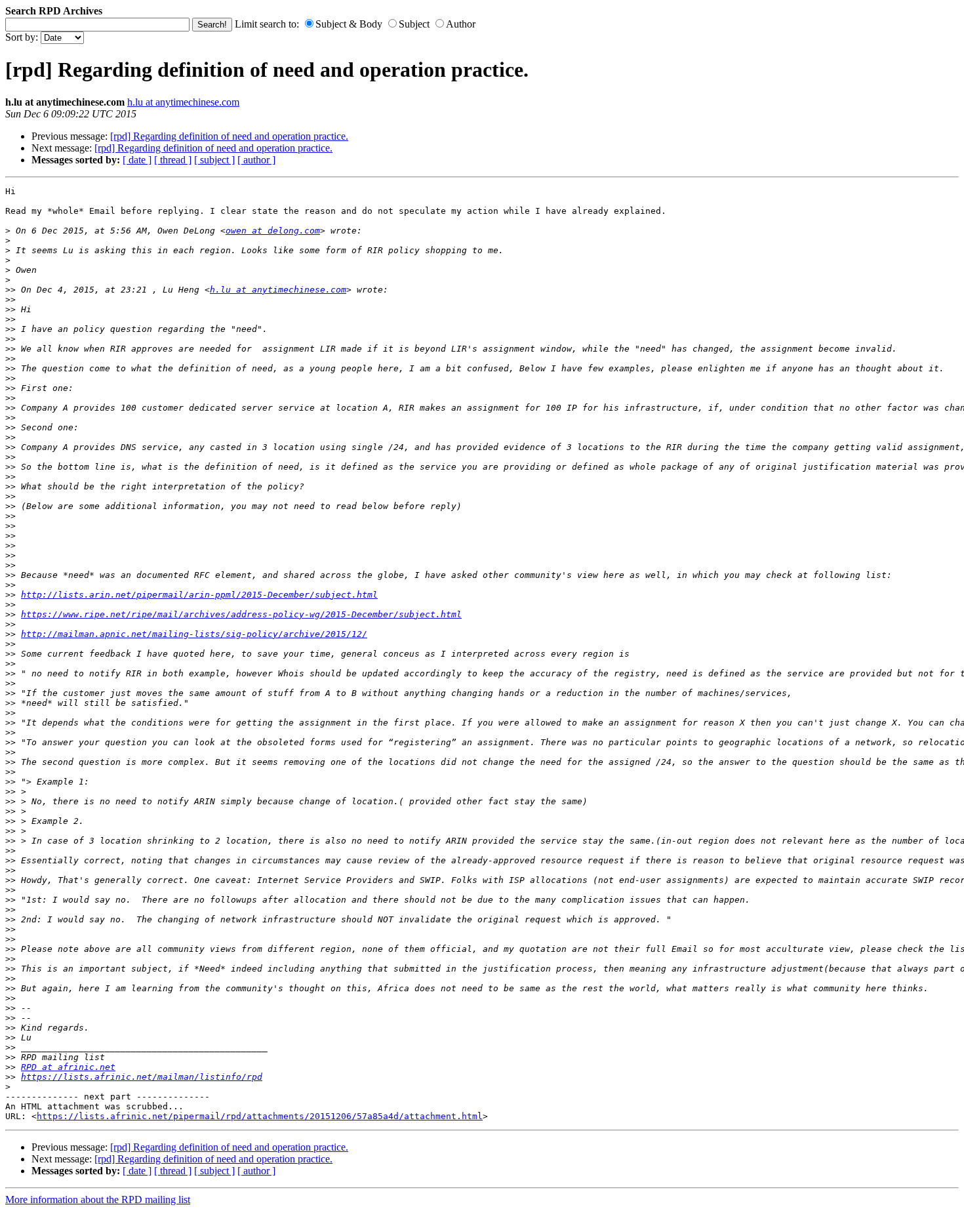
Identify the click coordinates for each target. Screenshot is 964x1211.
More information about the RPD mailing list (97, 1199)
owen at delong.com (273, 231)
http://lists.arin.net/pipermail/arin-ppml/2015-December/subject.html (199, 595)
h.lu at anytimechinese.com (183, 102)
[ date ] (137, 159)
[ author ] (256, 159)
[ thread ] (172, 159)
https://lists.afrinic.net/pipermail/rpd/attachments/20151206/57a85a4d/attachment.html (260, 1116)
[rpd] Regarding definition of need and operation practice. (229, 136)
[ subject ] (214, 159)
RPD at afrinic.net (68, 1067)
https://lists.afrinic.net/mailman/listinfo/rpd (141, 1077)
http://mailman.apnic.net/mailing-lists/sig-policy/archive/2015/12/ (194, 634)
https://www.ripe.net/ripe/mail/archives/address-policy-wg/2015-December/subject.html (241, 614)
